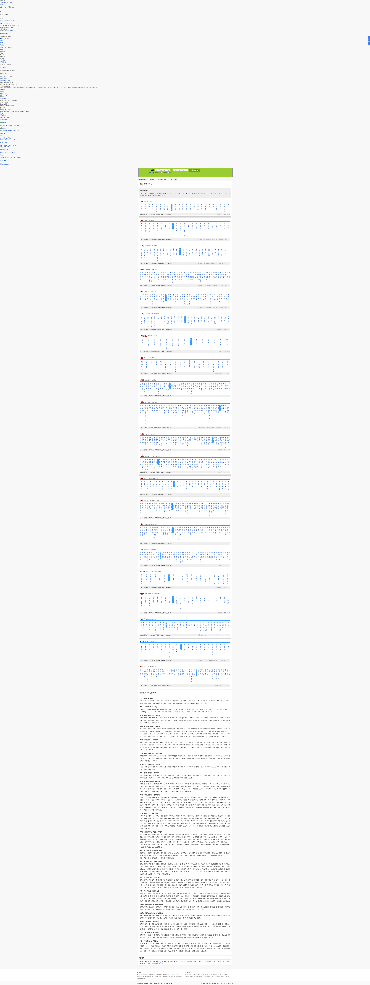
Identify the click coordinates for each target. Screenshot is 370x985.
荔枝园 (176, 671)
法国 (17, 131)
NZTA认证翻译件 (54, 88)
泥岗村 (163, 505)
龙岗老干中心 (204, 409)
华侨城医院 (165, 276)
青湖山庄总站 (140, 508)
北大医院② (156, 208)
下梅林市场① (149, 228)
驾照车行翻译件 (96, 88)
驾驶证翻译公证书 (86, 88)
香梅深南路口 (184, 299)
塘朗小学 (225, 625)
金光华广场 (224, 208)
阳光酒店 (220, 207)
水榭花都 (198, 484)
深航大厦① (144, 320)
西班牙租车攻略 (225, 976)
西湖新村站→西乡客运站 (151, 380)
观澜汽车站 (152, 441)
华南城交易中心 (201, 464)
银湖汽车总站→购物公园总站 (153, 571)
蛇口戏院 (223, 555)
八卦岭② (186, 207)
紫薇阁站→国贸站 (148, 201)
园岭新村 (190, 207)
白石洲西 (203, 506)
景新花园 (178, 386)
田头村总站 (140, 409)
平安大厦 (160, 386)
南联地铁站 (178, 409)
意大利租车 (226, 961)
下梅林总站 (141, 227)
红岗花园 (168, 462)
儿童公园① (209, 252)
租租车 (1, 40)
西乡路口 (219, 386)
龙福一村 (189, 408)
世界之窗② (201, 387)
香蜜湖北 (201, 484)
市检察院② (149, 556)
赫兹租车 (145, 974)
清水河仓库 (156, 507)
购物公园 (140, 462)
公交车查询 (152, 179)
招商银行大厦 (182, 557)
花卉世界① (199, 276)
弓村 (178, 438)
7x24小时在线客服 (5, 39)
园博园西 (197, 386)
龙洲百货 (206, 462)
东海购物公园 (228, 486)
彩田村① (164, 207)
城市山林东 (211, 556)
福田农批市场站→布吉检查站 (152, 593)
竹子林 (194, 296)
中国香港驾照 (71, 88)
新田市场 (142, 440)
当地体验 (4, 67)
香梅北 (183, 505)
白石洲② (192, 555)
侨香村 (189, 505)
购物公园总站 (227, 579)
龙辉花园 (154, 275)
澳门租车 (161, 963)
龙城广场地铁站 (182, 410)
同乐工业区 (168, 409)
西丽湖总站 (140, 276)
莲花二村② (197, 276)
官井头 (227, 461)
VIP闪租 (2, 46)
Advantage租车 (141, 978)
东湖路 (221, 529)
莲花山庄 (145, 506)
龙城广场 (183, 408)
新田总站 (140, 440)
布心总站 (229, 530)
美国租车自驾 (143, 961)
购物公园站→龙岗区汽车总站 (152, 456)
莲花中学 (156, 462)
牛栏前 (190, 439)
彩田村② (223, 408)
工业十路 (214, 555)
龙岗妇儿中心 (192, 409)
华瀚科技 (217, 297)
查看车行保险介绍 (4, 95)
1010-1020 (10, 27)
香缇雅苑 (185, 440)
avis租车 (139, 974)
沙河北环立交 (199, 508)
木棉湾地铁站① (178, 464)
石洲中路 (208, 506)
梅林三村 (156, 364)
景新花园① (188, 276)
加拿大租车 (143, 963)
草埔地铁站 (171, 463)
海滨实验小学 (211, 508)
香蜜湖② (223, 440)
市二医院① (179, 208)
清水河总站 (141, 485)
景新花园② (152, 208)
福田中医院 (182, 507)
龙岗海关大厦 (194, 409)
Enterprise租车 (149, 976)
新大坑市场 (170, 409)
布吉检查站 (148, 387)
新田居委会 (144, 441)
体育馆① (182, 207)
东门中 (216, 598)
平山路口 (208, 625)
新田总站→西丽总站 (150, 434)
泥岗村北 (153, 484)
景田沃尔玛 (179, 276)
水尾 (194, 438)
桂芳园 (182, 461)
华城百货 (219, 530)
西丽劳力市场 (203, 626)
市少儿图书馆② (213, 366)
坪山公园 (156, 408)
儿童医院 (152, 462)
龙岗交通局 (187, 409)
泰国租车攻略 (204, 974)
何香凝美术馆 (201, 299)
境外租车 (2, 42)
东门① (213, 206)
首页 (147, 179)
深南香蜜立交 (216, 674)
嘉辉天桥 (225, 462)
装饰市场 (147, 440)
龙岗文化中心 (185, 409)
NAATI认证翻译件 (63, 88)
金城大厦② (216, 208)
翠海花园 (174, 275)
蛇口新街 (227, 555)
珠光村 (152, 274)
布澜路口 (183, 462)
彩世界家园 (225, 531)
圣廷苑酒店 (188, 227)
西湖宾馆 (192, 530)
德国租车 (189, 961)
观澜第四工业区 (166, 442)
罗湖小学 (224, 226)
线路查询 (164, 172)
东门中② (212, 251)
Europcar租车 (166, 976)
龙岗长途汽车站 (175, 410)
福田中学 (143, 625)
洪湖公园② (221, 320)
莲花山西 (191, 577)
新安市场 (225, 386)
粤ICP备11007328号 (168, 983)
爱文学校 (215, 462)
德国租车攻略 (223, 974)
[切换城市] (151, 173)
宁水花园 (229, 275)
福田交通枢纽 (141, 321)
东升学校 (144, 506)
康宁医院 (207, 530)
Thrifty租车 (172, 974)
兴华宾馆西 (206, 276)
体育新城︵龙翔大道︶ (209, 413)
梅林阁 (161, 363)
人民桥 (212, 225)
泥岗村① (164, 462)
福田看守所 (208, 441)
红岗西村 (161, 506)
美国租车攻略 (188, 974)
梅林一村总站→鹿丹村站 (150, 358)
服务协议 (230, 983)
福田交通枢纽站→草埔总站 (152, 313)
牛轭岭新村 (145, 441)
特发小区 (183, 386)
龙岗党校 (197, 408)
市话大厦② (158, 626)
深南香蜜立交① (225, 442)
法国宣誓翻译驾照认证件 (19, 88)
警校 (195, 384)
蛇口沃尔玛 (216, 556)
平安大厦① (154, 298)
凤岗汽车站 (220, 463)
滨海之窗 (215, 506)
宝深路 (221, 296)
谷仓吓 (149, 407)
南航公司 (220, 506)
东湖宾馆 (227, 530)
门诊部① (213, 275)
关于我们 (203, 983)
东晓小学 (146, 672)
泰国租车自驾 (159, 961)
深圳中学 (205, 207)
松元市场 (150, 440)
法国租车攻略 (196, 974)
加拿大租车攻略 (198, 976)
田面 (146, 623)
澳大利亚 (5, 125)
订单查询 (2, 2)
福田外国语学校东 (212, 650)
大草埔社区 (213, 463)
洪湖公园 (150, 386)
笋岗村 (147, 296)
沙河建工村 (163, 276)
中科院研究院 (220, 626)
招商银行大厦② (189, 299)
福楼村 (149, 439)
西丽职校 (197, 625)
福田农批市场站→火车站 (151, 245)
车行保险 (4, 93)
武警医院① (144, 556)
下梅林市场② (144, 253)
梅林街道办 (154, 252)
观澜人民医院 (161, 441)
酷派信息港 (219, 298)
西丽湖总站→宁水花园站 (151, 269)
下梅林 (147, 250)
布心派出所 (144, 673)
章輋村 (152, 505)
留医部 (164, 671)
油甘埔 (222, 461)
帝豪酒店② (194, 208)
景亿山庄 (223, 530)
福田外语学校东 (181, 277)
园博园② (196, 297)
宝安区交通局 (213, 387)
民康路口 (199, 440)
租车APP (2, 133)
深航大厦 (191, 297)
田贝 (220, 597)
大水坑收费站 (216, 463)
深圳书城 (209, 275)
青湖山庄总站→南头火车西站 (151, 500)
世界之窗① (203, 298)
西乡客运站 (229, 387)
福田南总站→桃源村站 (151, 641)
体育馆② (164, 386)
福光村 (228, 624)
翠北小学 (143, 297)
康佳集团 (154, 341)
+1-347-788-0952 (11, 29)
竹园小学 (216, 484)
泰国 (9, 125)
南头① (207, 385)
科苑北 (212, 296)
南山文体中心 (200, 557)
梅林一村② (146, 364)
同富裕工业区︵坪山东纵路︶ (145, 415)
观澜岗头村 (154, 441)
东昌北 (217, 529)
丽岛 (144, 273)
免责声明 (225, 983)
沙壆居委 (147, 408)
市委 (204, 224)
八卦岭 (183, 671)
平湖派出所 (209, 463)
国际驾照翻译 (3, 79)
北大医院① (176, 387)
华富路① (202, 275)
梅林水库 (145, 599)
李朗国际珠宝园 (192, 464)
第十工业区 (182, 441)
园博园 (223, 671)
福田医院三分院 (152, 299)
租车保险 (2, 89)
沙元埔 (197, 439)
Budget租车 (159, 974)
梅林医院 (163, 251)
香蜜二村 (182, 297)
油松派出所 (183, 441)
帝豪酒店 (180, 672)
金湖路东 (150, 484)
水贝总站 (140, 297)
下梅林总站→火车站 (149, 220)
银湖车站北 (159, 485)
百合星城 (146, 386)
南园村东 (209, 555)
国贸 (228, 205)
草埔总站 (228, 319)
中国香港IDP (78, 88)
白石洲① (205, 297)
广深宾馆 (215, 275)
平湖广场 (211, 462)
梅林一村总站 (142, 365)
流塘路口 (221, 386)
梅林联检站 (206, 441)
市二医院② (196, 342)
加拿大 (18, 125)
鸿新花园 (170, 275)
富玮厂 (204, 461)
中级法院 (173, 251)
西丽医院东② (149, 277)
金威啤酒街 (215, 531)
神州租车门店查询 (168, 961)
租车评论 (4, 115)
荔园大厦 (218, 506)
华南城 (203, 461)
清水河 (144, 483)
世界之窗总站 (140, 531)
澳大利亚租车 (183, 961)
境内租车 (2, 44)
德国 (15, 125)
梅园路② (150, 297)
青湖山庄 (154, 506)
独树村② (225, 319)
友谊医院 (156, 386)
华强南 (157, 646)
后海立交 (216, 506)
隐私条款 (219, 983)
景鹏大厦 (153, 226)
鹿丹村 (227, 363)
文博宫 (142, 505)
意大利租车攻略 (189, 976)
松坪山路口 (226, 298)
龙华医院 (180, 440)
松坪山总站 (228, 298)
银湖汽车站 (150, 578)
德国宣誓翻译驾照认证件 (6, 88)
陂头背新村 (208, 409)
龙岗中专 (199, 408)
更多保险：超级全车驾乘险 (7, 105)
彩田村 (165, 598)
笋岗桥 (201, 206)
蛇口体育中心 (220, 557)
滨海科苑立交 (213, 508)
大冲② (194, 554)
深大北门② (198, 556)
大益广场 (227, 386)
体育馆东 (213, 408)
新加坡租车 (155, 963)
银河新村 (163, 440)
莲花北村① (160, 208)
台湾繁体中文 (3, 20)
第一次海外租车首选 (7, 48)
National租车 (140, 976)
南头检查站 (209, 387)
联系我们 (208, 983)
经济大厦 (188, 599)
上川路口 (217, 386)
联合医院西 (218, 556)
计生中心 (208, 364)
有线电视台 (198, 673)
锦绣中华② (144, 531)
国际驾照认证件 (6, 81)
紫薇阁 (141, 206)
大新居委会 (227, 507)
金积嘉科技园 (196, 463)
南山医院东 (222, 507)
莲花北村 (174, 386)
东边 (196, 438)
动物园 (142, 274)
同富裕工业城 (211, 626)
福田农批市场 (145, 228)
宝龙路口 (163, 408)
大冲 (208, 295)
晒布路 (209, 206)
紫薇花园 (190, 408)
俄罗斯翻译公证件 (44, 88)
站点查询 (171, 172)
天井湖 (225, 274)
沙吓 (192, 438)
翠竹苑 (204, 529)
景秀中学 (164, 319)
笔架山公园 (175, 208)
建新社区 (206, 408)
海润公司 (207, 555)
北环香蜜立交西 (187, 508)
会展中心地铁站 (145, 464)
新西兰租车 (208, 961)
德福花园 (147, 506)
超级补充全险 (5, 99)
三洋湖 (150, 407)
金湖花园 (156, 484)
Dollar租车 (166, 974)
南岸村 (223, 461)
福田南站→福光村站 (151, 619)
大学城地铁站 (206, 626)
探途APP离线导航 (6, 109)
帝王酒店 (152, 408)
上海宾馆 (204, 275)
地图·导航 (2, 107)
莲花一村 (171, 207)
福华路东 (145, 647)
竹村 (168, 438)
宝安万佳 (211, 386)
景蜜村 (183, 274)
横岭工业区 (201, 441)
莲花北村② (225, 409)
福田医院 (149, 647)
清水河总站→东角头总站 (150, 549)
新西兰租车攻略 (216, 976)
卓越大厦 (144, 462)
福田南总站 (141, 648)
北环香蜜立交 (185, 508)
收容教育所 (158, 276)
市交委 (150, 529)
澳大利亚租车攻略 (214, 974)
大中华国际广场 (147, 464)
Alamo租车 (152, 974)
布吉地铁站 (175, 463)
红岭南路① (222, 364)
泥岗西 (163, 461)
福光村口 (223, 625)
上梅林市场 (160, 252)
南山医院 (223, 506)
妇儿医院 (192, 226)
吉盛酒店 (157, 440)
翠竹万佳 (205, 530)
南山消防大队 (201, 508)
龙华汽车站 (171, 441)
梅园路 (154, 385)
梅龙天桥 (209, 440)
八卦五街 (157, 297)
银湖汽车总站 (141, 579)
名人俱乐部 (225, 485)
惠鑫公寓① (204, 441)
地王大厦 (208, 226)
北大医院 (157, 599)
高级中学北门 (207, 486)
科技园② (196, 555)
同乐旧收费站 (164, 409)
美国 (1, 125)
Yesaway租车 (157, 976)
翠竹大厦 (211, 530)
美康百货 (214, 625)
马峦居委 (154, 408)
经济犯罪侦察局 (172, 277)
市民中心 (150, 462)
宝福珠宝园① (194, 463)
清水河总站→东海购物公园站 (151, 478)
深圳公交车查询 (161, 179)
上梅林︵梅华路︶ (157, 254)
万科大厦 (167, 251)
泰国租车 (149, 963)
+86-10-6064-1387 (12, 30)
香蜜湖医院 (222, 485)
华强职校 (196, 577)
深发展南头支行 (225, 508)
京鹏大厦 (216, 275)
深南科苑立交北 (210, 299)
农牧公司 (144, 408)
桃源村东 (161, 275)
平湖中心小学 (208, 463)
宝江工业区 (197, 463)
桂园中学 (198, 207)
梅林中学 (150, 251)
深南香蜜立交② (187, 299)
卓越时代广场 (218, 579)
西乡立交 (223, 386)
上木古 (199, 461)
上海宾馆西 (149, 626)
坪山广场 (159, 408)
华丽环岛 (222, 275)
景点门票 (4, 62)
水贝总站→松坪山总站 (150, 291)
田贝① (218, 318)
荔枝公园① (218, 364)
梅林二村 (151, 364)
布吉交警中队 (187, 463)
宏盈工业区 (218, 463)
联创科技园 (189, 463)
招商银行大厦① (148, 322)
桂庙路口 (205, 555)
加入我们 (214, 983)
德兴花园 (150, 506)
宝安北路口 (166, 463)
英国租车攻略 (207, 976)
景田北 (145, 206)
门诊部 (208, 598)
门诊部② (216, 226)
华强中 (184, 598)
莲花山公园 (187, 578)
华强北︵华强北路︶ (184, 230)
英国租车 (220, 961)
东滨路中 (212, 555)
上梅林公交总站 (165, 366)
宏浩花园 (179, 386)
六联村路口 (157, 409)
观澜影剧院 (156, 441)
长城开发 (211, 440)
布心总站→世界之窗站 (150, 666)
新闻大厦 (207, 275)
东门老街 (169, 672)
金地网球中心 (176, 277)
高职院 (145, 274)
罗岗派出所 (142, 387)
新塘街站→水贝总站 (153, 336)
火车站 (228, 225)
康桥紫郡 (185, 462)
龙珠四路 (194, 506)
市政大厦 (180, 297)
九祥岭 (147, 274)
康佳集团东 (146, 531)
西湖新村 (140, 386)
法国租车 (214, 961)
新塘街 (142, 340)
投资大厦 (200, 577)
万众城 (189, 439)
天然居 (208, 646)
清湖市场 (170, 440)
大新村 (229, 505)
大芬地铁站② (180, 463)
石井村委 (142, 408)
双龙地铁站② (173, 409)
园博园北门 (168, 276)
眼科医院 (210, 484)
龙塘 (161, 317)
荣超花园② (173, 463)
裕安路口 (215, 386)
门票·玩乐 (2, 60)
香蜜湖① (178, 555)
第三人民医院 (190, 463)
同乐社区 (166, 408)
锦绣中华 (199, 386)
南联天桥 (180, 408)
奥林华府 (203, 408)
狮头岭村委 (175, 441)
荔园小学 (196, 226)
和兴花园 (196, 408)
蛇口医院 (225, 555)
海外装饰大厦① (155, 627)
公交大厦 (167, 207)
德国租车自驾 (151, 961)
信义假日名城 (144, 387)
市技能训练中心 (170, 254)
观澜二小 (164, 440)
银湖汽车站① (162, 486)
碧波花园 (227, 275)
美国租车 (176, 961)
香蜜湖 (214, 671)
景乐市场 (176, 440)
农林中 (213, 483)
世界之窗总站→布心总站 (150, 524)
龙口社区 (211, 408)
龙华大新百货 (187, 441)
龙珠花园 (176, 462)
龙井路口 (196, 506)
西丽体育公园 (151, 277)
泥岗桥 (170, 461)
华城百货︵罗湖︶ (147, 675)
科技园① (205, 386)
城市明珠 (173, 440)
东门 (212, 597)
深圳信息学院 (164, 508)
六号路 (224, 296)
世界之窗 (229, 672)
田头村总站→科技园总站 (151, 402)
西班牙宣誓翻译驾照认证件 (33, 88)
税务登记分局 (147, 557)
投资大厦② (172, 342)
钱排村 (149, 505)
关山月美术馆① (154, 464)
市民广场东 (205, 578)
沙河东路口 (204, 507)
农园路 (204, 483)
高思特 (161, 407)
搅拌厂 (197, 505)
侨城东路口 (167, 276)
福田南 (141, 624)
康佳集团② (198, 298)
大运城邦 (229, 462)
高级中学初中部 (219, 486)
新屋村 (156, 274)
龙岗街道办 (176, 409)
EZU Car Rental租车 (176, 976)
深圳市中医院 (153, 648)
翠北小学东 (156, 673)
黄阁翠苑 (201, 408)
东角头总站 (229, 556)
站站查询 (158, 172)
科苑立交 (215, 297)
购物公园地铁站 (142, 464)
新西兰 (12, 125)
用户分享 (2, 113)
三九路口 (146, 577)
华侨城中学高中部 (209, 509)
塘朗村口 (217, 625)
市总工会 (200, 226)
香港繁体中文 (10, 20)
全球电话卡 (5, 73)
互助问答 (4, 128)
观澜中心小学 (159, 441)
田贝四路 (145, 297)
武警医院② (147, 485)
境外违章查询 (8, 2)
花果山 (221, 554)
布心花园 (142, 672)
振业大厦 (194, 530)
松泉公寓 (213, 530)
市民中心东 (149, 463)
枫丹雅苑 (177, 275)
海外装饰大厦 (200, 277)
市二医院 (160, 577)
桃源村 (160, 274)
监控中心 (149, 207)
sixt (177, 974)
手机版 (1, 4)
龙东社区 (171, 408)
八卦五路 (162, 386)
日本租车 (195, 961)
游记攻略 (4, 122)
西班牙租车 (201, 961)
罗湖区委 (218, 275)
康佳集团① (229, 441)
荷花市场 (223, 275)
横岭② (203, 439)
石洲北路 (206, 506)
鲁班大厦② (177, 298)
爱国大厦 (220, 275)
